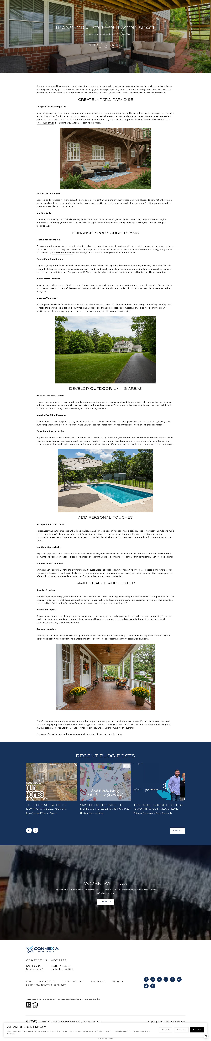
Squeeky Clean (72, 603)
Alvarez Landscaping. (120, 311)
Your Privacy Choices (105, 1038)
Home (29, 982)
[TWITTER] (166, 979)
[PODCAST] (152, 986)
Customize (181, 1030)
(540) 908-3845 (33, 966)
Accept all (197, 1030)
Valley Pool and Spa (56, 444)
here (119, 734)
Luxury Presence (92, 1021)
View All (177, 831)
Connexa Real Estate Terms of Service (46, 985)
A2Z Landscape (90, 272)
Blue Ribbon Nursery (62, 253)
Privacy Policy (177, 1021)
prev (29, 830)
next (35, 830)
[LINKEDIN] (152, 979)
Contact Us (117, 982)
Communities (98, 982)
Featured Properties (73, 982)
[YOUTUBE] (159, 979)
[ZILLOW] (146, 986)
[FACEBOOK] (146, 979)
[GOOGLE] (179, 979)
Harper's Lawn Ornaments (75, 537)
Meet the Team (46, 982)
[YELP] (172, 979)
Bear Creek (143, 119)
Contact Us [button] (105, 902)
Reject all (165, 1030)
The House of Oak (45, 123)
